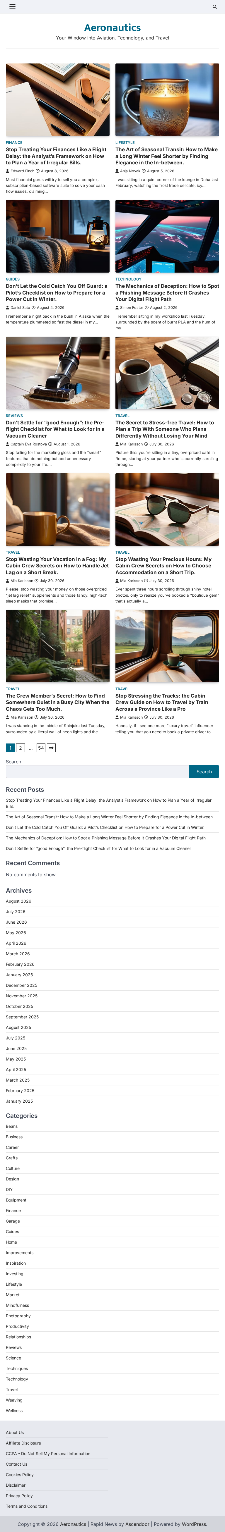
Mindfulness (17, 1305)
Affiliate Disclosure (23, 1442)
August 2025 (18, 1027)
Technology (128, 279)
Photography (18, 1315)
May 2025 (16, 1058)
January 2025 (19, 1101)
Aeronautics (112, 28)
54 (41, 748)
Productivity (17, 1326)
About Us (15, 1432)
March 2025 (18, 1079)
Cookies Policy (20, 1474)
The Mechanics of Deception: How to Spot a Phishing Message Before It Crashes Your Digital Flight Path (167, 292)
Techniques (17, 1368)
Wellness (14, 1410)
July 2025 (15, 1037)
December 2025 (21, 985)
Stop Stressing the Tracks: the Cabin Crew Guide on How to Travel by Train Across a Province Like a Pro (161, 702)
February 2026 (20, 964)
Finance (14, 142)
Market (13, 1294)
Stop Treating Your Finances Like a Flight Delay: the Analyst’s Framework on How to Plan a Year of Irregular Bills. (56, 156)
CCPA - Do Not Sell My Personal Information (48, 1453)
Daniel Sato (20, 307)
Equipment (16, 1199)
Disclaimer (15, 1485)
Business (14, 1136)
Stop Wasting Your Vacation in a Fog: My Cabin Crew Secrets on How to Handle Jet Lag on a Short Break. (57, 565)
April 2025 (16, 1069)
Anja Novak (130, 171)
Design (12, 1178)
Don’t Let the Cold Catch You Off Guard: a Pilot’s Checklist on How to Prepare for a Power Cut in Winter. (57, 292)
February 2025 (20, 1090)
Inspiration (16, 1263)
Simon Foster (131, 307)
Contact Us (16, 1464)
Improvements (19, 1252)
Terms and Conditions (26, 1506)
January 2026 (19, 974)
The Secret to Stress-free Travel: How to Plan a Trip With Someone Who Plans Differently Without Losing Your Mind (164, 429)
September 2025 (22, 1016)
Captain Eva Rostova (29, 444)
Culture (13, 1168)
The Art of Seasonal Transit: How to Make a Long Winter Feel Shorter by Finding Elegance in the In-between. (166, 156)
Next (51, 747)
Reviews (14, 416)
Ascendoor (137, 1524)
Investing (14, 1273)
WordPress (194, 1524)
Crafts (12, 1157)
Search (13, 762)
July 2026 (15, 911)
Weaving (14, 1399)
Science (13, 1357)
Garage (13, 1220)
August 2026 (18, 900)
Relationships (18, 1336)
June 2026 (16, 922)
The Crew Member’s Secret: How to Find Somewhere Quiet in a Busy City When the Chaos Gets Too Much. (57, 702)
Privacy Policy (19, 1495)
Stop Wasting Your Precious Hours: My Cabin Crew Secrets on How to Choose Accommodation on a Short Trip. (163, 565)
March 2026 (18, 953)
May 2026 (16, 932)
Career (12, 1147)
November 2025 (22, 995)
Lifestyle (125, 142)
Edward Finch (22, 171)
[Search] (214, 6)
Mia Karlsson (131, 444)
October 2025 (19, 1006)
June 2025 (16, 1048)
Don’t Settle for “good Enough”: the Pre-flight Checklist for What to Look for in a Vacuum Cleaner (55, 429)
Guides (13, 279)
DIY (9, 1189)
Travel (122, 416)
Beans (12, 1126)
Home (11, 1242)
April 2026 (16, 943)
